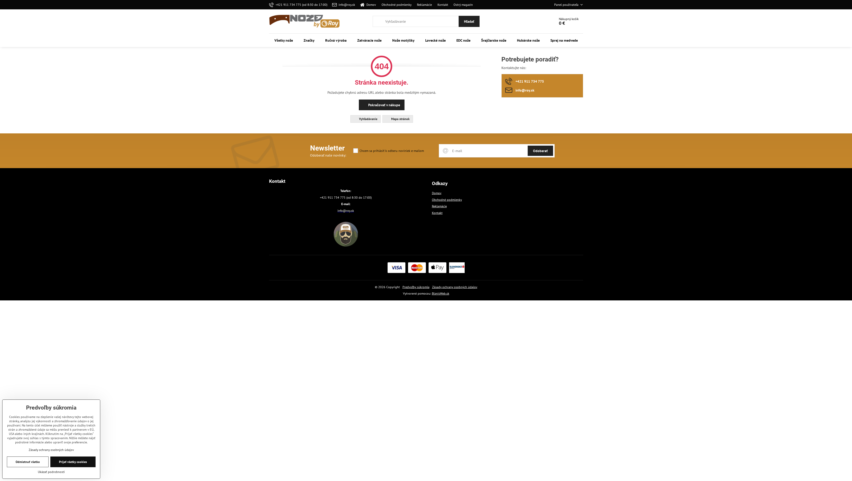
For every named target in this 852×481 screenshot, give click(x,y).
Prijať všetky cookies (73, 462)
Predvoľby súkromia (416, 287)
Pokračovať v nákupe (383, 105)
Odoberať (540, 151)
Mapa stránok (400, 119)
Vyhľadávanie (367, 119)
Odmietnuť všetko (28, 462)
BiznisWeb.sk (440, 293)
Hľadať (469, 21)
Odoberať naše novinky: (328, 155)
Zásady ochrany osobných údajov (454, 287)
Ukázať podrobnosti (51, 472)
